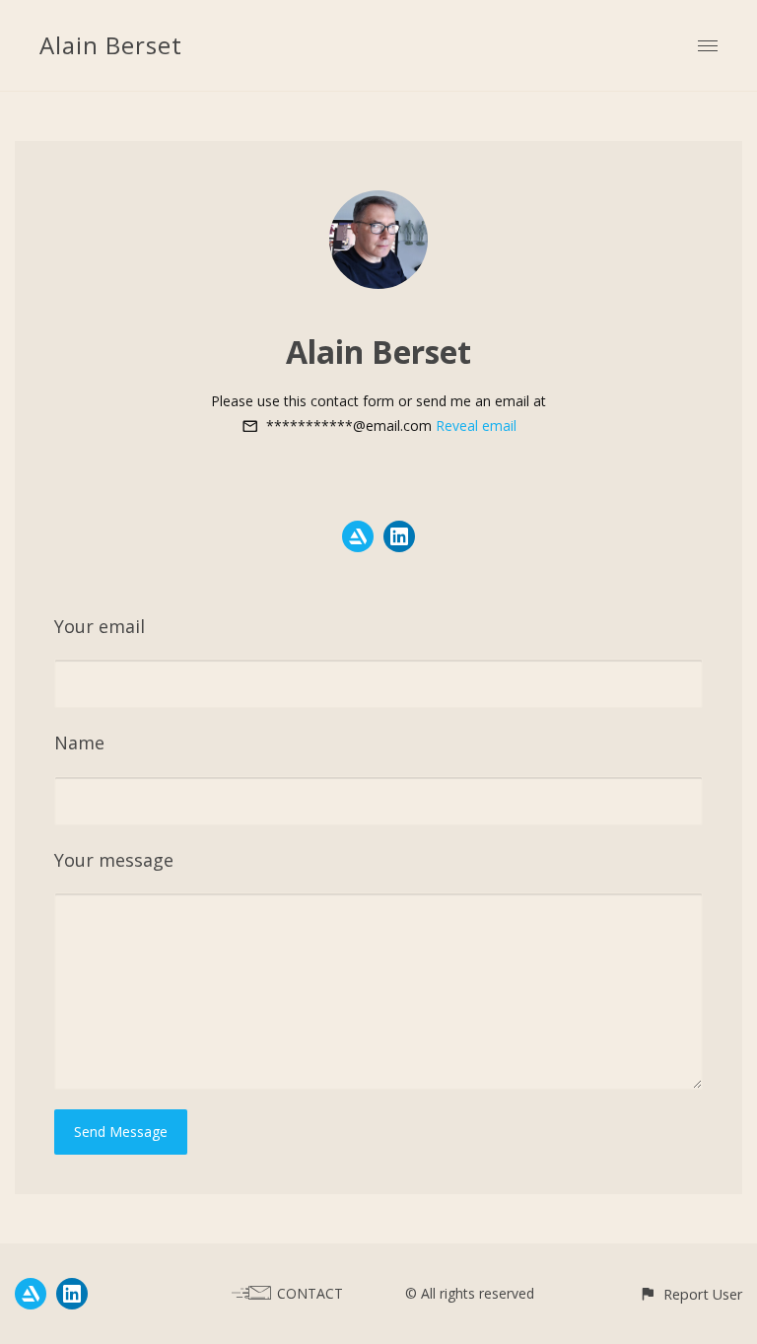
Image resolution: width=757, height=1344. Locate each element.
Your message (113, 860)
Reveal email (476, 425)
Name (79, 742)
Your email (99, 626)
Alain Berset (110, 45)
